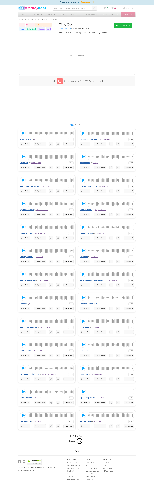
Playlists (69, 474)
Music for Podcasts (73, 468)
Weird (48, 29)
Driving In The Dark (88, 186)
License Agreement (92, 471)
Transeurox (85, 163)
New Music (70, 471)
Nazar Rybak (36, 163)
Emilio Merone (43, 280)
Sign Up (128, 14)
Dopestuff (39, 257)
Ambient (39, 25)
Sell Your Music (108, 471)
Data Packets (26, 398)
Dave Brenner (40, 233)
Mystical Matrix (27, 210)
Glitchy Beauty (26, 257)
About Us (106, 463)
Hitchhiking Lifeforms (29, 374)
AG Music (46, 186)
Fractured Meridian (88, 139)
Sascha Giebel (45, 327)
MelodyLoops (24, 19)
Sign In (129, 8)
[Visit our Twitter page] (24, 462)
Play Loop (79, 125)
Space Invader (26, 233)
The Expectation (27, 280)
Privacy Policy (90, 477)
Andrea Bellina (96, 374)
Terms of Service (91, 474)
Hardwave (84, 327)
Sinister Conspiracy (88, 304)
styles (51, 14)
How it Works (110, 14)
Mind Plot (84, 374)
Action (22, 29)
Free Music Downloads (74, 479)
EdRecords (100, 233)
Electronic (47, 25)
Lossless (84, 257)
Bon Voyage (25, 421)
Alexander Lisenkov (49, 374)
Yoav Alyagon (105, 139)
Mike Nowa (37, 421)
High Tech (30, 25)
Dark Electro (25, 351)
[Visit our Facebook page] (19, 462)
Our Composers (108, 468)
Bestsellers (70, 477)
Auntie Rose (85, 421)
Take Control (26, 139)
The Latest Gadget (28, 327)
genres (38, 14)
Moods (33, 19)
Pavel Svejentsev (35, 304)
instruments (90, 14)
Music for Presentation (74, 465)
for (62, 14)
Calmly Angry (86, 210)
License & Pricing (92, 468)
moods (74, 14)
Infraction (103, 304)
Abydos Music (100, 210)
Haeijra (95, 163)
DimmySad (104, 186)
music (25, 14)
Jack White (66, 28)
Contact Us (89, 479)
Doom (22, 25)
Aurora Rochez (40, 139)
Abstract (41, 29)
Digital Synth (31, 29)
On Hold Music (72, 463)
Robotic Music (43, 19)
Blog (104, 465)
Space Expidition (87, 398)
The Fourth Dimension (30, 186)
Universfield (113, 280)
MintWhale (102, 398)
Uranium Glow (86, 233)
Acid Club (24, 163)
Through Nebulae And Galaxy (93, 280)
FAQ (87, 465)
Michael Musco (42, 210)
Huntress (84, 351)
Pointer (23, 304)
